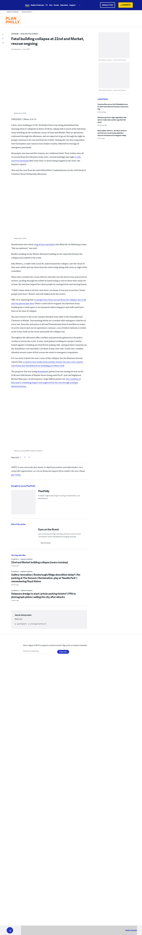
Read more (18, 619)
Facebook (21, 457)
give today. (16, 474)
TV (47, 5)
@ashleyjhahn (22, 624)
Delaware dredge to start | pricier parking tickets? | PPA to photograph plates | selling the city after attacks (43, 595)
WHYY (12, 5)
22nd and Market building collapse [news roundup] (39, 562)
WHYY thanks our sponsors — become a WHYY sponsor (112, 60)
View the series (46, 543)
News (27, 5)
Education (64, 5)
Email (29, 457)
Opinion (15, 34)
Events (56, 5)
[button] (10, 930)
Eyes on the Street (29, 34)
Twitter (25, 457)
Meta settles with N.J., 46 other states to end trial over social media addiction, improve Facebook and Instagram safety (112, 132)
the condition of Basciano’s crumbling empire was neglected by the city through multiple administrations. (46, 383)
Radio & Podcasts (37, 5)
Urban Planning (13, 12)
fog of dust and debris (45, 244)
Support (72, 5)
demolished (42, 371)
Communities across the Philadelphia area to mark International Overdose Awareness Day (113, 106)
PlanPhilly (43, 491)
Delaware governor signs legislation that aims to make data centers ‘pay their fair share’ (112, 119)
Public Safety (27, 12)
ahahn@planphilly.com (38, 624)
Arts (50, 5)
